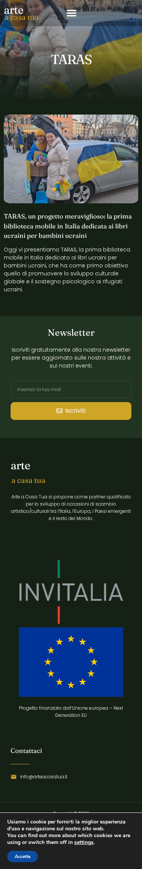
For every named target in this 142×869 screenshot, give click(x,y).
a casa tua (22, 17)
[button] (72, 13)
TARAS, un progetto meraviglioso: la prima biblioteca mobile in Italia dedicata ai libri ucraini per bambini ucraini (68, 225)
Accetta (22, 856)
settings (84, 842)
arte (13, 9)
